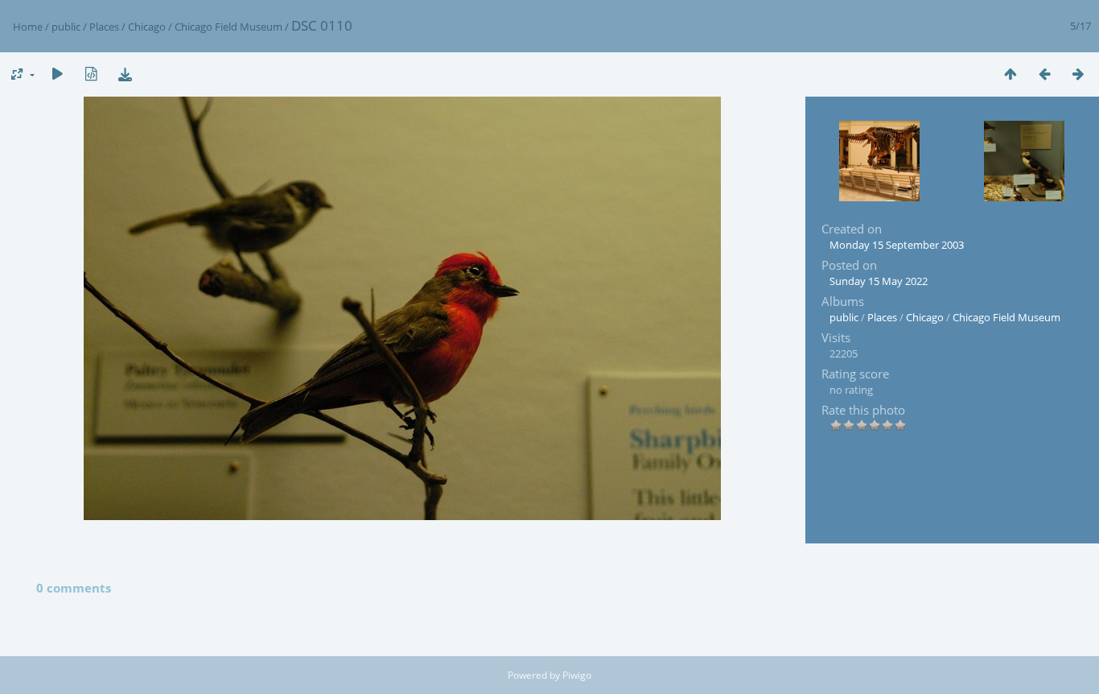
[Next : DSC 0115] (1078, 73)
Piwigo (576, 675)
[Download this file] (125, 73)
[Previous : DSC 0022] (1044, 73)
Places (104, 26)
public (65, 26)
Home (28, 26)
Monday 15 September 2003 (896, 245)
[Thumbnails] (1010, 73)
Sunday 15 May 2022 (878, 281)
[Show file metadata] (91, 73)
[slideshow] (57, 73)
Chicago (147, 26)
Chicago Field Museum (228, 26)
